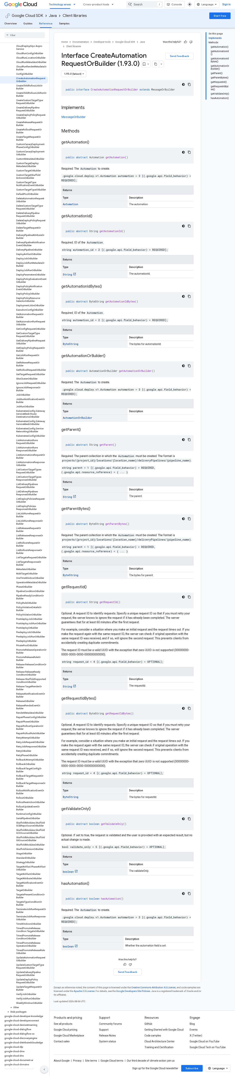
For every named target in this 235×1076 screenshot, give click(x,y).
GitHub (148, 1023)
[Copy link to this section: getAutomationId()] (96, 216)
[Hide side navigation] (44, 1069)
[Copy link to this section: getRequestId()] (90, 587)
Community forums (110, 1023)
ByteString (70, 344)
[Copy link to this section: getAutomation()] (93, 142)
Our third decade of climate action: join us (151, 1060)
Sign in (226, 4)
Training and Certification (158, 1047)
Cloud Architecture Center (159, 1041)
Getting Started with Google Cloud (164, 1029)
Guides (27, 23)
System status (107, 1041)
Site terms (91, 1060)
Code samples (152, 1035)
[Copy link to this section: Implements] (88, 108)
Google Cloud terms (112, 1060)
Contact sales (62, 1041)
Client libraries (75, 15)
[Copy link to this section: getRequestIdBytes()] (100, 698)
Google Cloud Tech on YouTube (208, 1047)
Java (53, 15)
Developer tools (102, 41)
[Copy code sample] (189, 84)
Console (176, 4)
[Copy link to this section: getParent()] (84, 430)
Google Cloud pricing (65, 1029)
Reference (46, 23)
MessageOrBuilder (73, 117)
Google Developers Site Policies (133, 991)
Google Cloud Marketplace (69, 1035)
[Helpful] (185, 42)
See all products (63, 1023)
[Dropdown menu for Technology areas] (75, 4)
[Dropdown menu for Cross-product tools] (113, 4)
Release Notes (107, 1035)
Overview (10, 23)
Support (104, 1029)
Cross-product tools (96, 4)
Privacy (77, 1060)
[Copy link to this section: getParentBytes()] (94, 509)
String (67, 274)
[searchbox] (24, 35)
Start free (220, 15)
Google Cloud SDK (27, 15)
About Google (62, 1060)
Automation (70, 204)
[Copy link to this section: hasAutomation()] (93, 884)
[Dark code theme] (183, 84)
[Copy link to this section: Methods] (84, 131)
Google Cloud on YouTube (204, 1041)
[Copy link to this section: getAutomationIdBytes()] (105, 286)
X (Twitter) (196, 1035)
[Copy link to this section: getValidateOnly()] (94, 809)
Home (64, 41)
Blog (192, 1023)
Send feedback (179, 56)
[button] (24, 1007)
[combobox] (144, 4)
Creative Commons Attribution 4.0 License (153, 987)
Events (194, 1029)
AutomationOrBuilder (77, 417)
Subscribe (192, 1068)
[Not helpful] (191, 42)
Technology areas (60, 4)
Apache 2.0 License (84, 991)
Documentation (81, 41)
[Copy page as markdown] (155, 64)
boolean (68, 871)
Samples (64, 23)
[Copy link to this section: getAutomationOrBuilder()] (109, 356)
